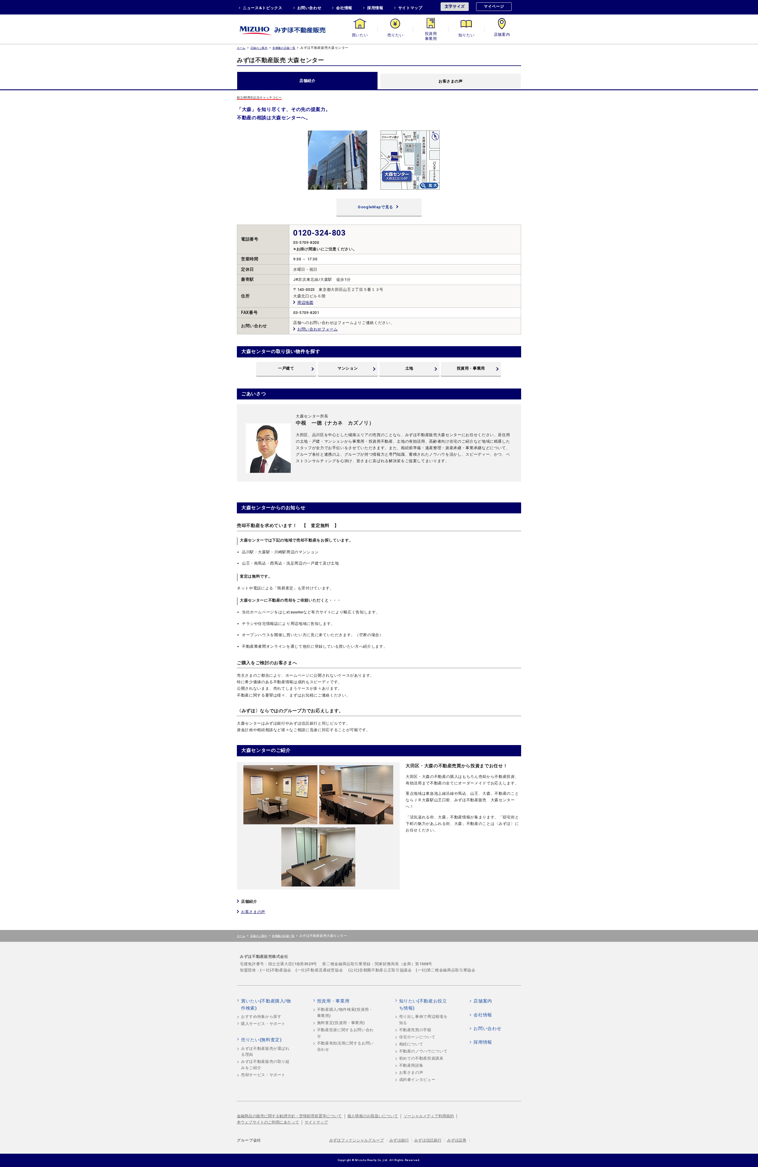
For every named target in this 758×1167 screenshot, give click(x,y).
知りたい (466, 35)
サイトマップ (410, 8)
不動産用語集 (411, 1065)
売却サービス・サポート (263, 1075)
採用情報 (375, 8)
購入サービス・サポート (263, 1023)
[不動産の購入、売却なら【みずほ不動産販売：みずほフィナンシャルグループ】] (290, 29)
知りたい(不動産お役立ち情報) (423, 1004)
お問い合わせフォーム (317, 329)
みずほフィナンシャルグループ (356, 1140)
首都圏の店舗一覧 (283, 47)
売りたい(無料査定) (261, 1039)
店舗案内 (502, 35)
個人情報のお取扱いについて (372, 1116)
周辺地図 (305, 302)
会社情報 (344, 8)
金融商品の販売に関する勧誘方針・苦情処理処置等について (289, 1116)
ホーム (241, 47)
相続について (411, 1044)
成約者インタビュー (417, 1079)
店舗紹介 (307, 80)
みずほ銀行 (399, 1140)
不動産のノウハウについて (423, 1051)
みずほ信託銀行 (427, 1140)
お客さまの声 (451, 81)
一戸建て (286, 368)
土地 (409, 368)
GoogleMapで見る (375, 207)
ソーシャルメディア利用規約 (429, 1116)
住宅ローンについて (417, 1037)
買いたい (360, 35)
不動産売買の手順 (415, 1030)
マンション (348, 368)
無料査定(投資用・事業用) (340, 1023)
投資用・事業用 (431, 35)
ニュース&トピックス (262, 8)
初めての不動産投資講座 (421, 1058)
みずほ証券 (457, 1140)
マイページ (494, 6)
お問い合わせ (309, 8)
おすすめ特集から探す (261, 1016)
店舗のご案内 (259, 47)
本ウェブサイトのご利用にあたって (268, 1122)
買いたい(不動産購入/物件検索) (266, 1004)
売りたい (395, 35)
